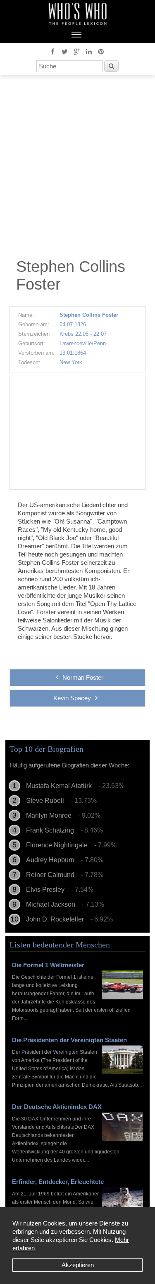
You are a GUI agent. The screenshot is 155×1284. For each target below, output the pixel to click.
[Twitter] (65, 51)
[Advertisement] (77, 168)
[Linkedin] (89, 51)
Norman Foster (82, 677)
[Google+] (77, 51)
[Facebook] (53, 51)
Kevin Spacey (72, 698)
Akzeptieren (78, 1264)
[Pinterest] (101, 51)
